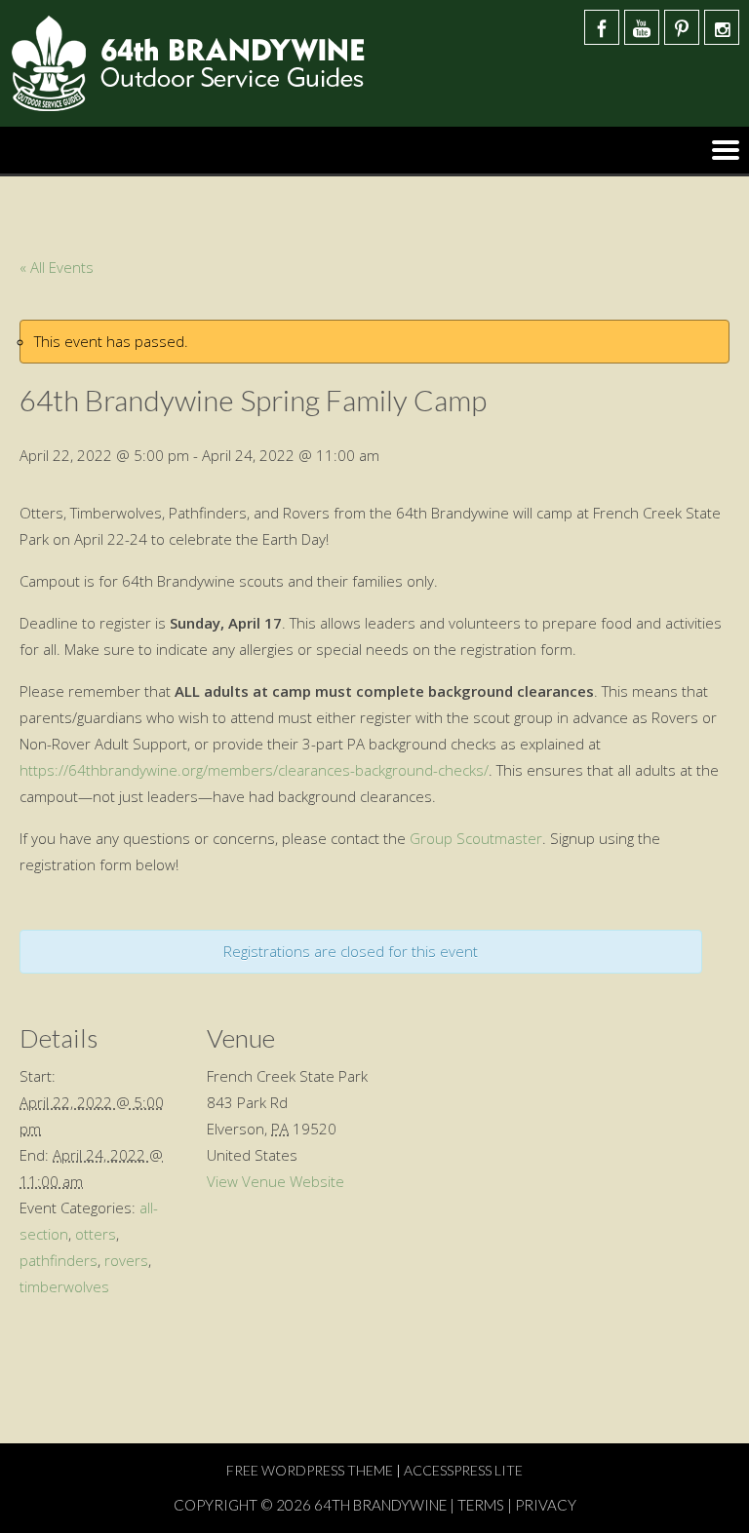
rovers (126, 1260)
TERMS (480, 1505)
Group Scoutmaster (476, 838)
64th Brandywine (382, 1505)
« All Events (57, 267)
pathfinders (59, 1260)
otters (95, 1234)
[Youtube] (641, 27)
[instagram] (721, 27)
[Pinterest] (681, 27)
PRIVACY (545, 1505)
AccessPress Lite (463, 1470)
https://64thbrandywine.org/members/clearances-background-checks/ (254, 770)
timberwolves (64, 1286)
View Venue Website (275, 1181)
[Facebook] (601, 27)
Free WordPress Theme (309, 1470)
